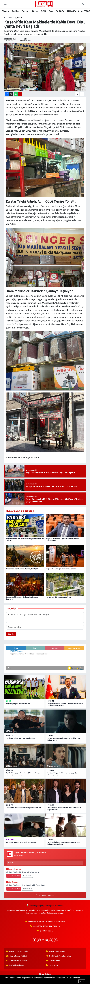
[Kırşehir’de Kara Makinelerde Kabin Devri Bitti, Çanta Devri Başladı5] (45, 421)
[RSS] (56, 940)
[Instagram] (43, 940)
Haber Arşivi (53, 965)
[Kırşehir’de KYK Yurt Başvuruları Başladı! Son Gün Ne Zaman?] (25, 525)
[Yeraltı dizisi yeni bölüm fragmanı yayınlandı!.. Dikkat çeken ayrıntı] (65, 756)
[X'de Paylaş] (11, 94)
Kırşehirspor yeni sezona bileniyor (18, 703)
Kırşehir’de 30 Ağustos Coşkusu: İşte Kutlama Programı (22, 598)
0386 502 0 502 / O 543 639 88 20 (46, 926)
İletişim (48, 974)
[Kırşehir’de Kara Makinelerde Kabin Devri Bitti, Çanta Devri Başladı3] (45, 257)
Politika (15, 11)
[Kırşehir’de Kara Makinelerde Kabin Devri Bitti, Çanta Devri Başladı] (45, 67)
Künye (41, 974)
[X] (39, 940)
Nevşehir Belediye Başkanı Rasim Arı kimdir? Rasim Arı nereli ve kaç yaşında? (65, 704)
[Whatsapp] (51, 940)
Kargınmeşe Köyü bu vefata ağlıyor (58, 597)
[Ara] (83, 4)
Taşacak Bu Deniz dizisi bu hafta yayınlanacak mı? (23, 807)
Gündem (5, 11)
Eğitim (35, 11)
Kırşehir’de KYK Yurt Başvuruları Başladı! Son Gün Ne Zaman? (25, 540)
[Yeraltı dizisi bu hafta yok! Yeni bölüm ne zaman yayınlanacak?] (65, 791)
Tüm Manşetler (54, 961)
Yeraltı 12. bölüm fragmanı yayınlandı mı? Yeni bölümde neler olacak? (63, 843)
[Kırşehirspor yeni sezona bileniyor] (24, 687)
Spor (51, 11)
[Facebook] (34, 940)
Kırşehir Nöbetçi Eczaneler (18, 951)
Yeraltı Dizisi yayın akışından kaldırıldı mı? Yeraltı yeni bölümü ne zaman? (23, 774)
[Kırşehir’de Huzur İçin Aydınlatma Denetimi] (65, 556)
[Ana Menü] (5, 4)
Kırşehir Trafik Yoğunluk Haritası (60, 956)
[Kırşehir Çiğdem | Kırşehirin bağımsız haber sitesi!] (44, 4)
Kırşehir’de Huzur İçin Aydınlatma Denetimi (61, 569)
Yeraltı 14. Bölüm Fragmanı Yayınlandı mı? (21, 738)
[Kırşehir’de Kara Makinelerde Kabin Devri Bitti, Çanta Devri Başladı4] (45, 360)
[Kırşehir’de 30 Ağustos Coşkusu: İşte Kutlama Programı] (25, 584)
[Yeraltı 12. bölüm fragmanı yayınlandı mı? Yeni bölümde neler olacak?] (65, 825)
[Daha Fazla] (20, 94)
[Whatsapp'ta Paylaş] (16, 94)
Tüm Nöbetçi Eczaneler (46, 895)
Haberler (8, 18)
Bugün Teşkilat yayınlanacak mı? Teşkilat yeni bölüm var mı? (63, 739)
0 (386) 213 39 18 (14, 889)
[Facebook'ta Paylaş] (7, 94)
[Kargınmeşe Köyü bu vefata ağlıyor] (65, 584)
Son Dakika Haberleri (16, 965)
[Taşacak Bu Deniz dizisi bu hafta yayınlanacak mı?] (24, 791)
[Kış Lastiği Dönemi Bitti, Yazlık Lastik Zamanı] (24, 825)
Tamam (82, 981)
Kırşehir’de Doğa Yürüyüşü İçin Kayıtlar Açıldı (22, 569)
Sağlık (43, 11)
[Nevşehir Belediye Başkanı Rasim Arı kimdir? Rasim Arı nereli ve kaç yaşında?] (65, 687)
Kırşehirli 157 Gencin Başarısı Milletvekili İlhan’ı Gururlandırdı (62, 540)
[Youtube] (47, 940)
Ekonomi (26, 11)
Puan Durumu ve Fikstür (18, 961)
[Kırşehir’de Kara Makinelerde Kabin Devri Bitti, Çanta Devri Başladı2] (45, 167)
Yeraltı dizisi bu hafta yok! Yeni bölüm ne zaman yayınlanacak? (64, 808)
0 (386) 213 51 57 (14, 876)
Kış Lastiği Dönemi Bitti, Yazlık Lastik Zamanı (21, 842)
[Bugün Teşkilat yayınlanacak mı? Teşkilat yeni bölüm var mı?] (65, 721)
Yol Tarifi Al (28, 876)
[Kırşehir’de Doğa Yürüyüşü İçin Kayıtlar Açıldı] (25, 556)
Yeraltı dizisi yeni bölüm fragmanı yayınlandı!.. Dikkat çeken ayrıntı (63, 774)
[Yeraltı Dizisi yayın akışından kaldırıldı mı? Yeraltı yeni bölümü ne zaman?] (24, 756)
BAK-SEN (60, 11)
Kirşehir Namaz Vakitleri (18, 956)
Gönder (11, 634)
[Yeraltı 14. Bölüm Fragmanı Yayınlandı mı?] (24, 721)
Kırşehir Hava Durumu (57, 951)
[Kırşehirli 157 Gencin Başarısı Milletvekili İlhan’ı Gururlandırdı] (65, 525)
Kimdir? (50, 701)
